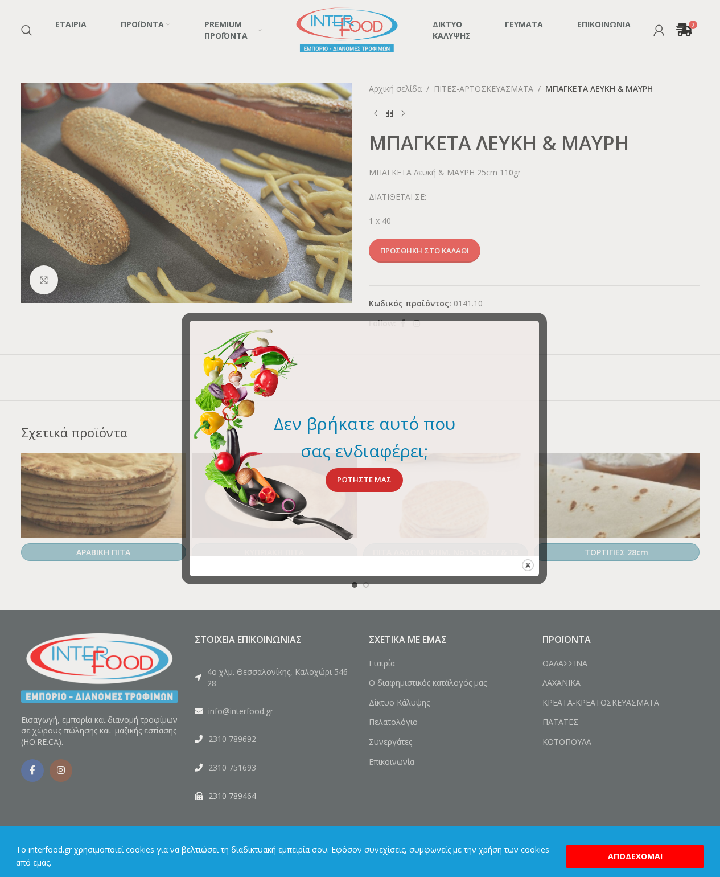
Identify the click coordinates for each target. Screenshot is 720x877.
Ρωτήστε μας (364, 479)
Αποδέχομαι (635, 856)
